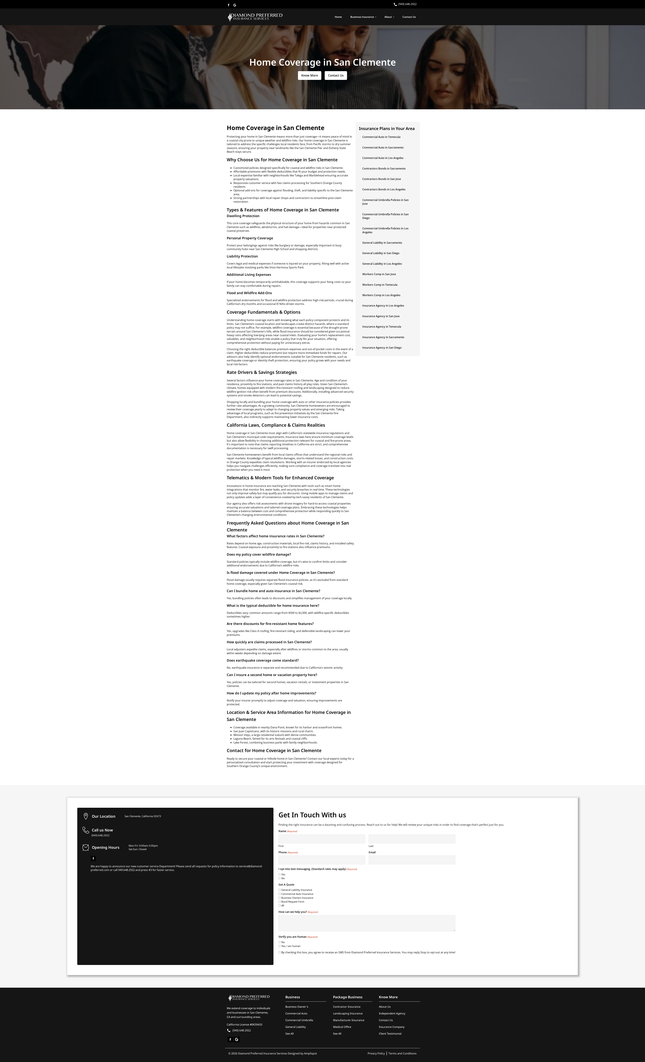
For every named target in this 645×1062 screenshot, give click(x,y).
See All (289, 1033)
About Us (385, 1007)
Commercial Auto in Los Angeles (382, 158)
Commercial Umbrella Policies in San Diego (385, 216)
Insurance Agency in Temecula (381, 326)
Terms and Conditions (403, 1053)
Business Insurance (362, 16)
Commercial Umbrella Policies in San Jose (385, 202)
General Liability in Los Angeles (382, 264)
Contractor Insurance (346, 1007)
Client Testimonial (390, 1033)
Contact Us (409, 16)
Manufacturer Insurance (348, 1020)
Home (338, 16)
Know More (309, 75)
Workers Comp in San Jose (379, 274)
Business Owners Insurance (297, 897)
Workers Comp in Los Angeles (381, 295)
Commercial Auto (296, 1013)
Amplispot (310, 1053)
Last (371, 846)
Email (372, 852)
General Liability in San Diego (380, 253)
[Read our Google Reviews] (234, 4)
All (282, 905)
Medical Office (342, 1027)
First (281, 846)
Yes (283, 874)
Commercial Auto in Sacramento (383, 147)
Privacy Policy (376, 1053)
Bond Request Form (292, 901)
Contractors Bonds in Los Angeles (383, 189)
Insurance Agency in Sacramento (383, 337)
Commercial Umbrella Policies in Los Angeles (385, 230)
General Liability (295, 1027)
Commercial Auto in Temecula (381, 137)
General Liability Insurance (296, 889)
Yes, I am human (290, 946)
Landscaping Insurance (348, 1013)
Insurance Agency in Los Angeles (383, 305)
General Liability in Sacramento (382, 243)
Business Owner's (296, 1007)
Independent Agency (392, 1013)
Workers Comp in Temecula (379, 285)
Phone (288, 852)
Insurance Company (391, 1027)
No (283, 878)
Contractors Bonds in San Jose (381, 179)
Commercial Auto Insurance (297, 894)
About (388, 16)
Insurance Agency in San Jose (381, 316)
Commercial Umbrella (299, 1020)
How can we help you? (298, 912)
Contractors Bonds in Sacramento (384, 168)
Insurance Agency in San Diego (382, 347)
